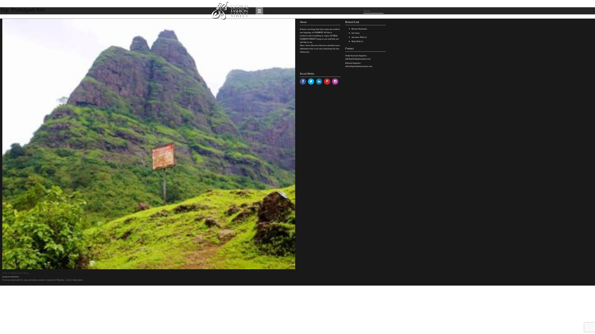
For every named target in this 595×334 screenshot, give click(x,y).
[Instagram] (335, 81)
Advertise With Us (359, 37)
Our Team (355, 33)
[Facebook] (303, 81)
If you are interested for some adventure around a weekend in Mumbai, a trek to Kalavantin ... (43, 279)
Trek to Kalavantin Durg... (16, 273)
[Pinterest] (327, 81)
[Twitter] (311, 81)
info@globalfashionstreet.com (357, 58)
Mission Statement (359, 28)
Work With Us (357, 41)
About (303, 22)
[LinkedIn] (319, 81)
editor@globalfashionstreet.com (358, 66)
